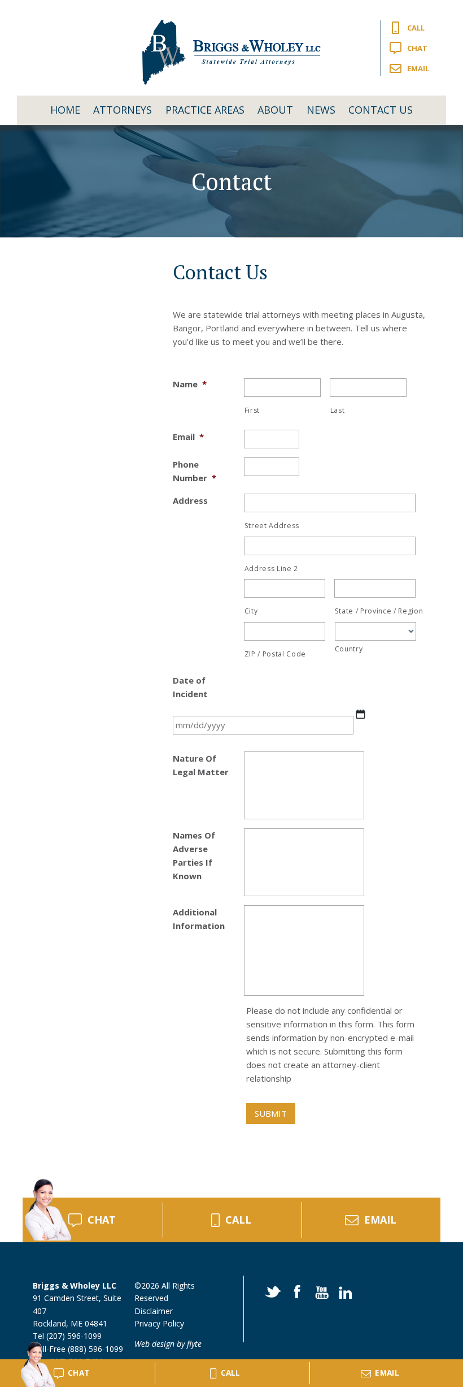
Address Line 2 (271, 568)
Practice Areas (204, 109)
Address (190, 500)
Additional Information (199, 918)
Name (190, 384)
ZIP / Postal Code (275, 654)
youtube (319, 1291)
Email (418, 68)
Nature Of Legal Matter (201, 765)
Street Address (271, 525)
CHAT (102, 1219)
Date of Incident (190, 687)
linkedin (343, 1291)
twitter (272, 1291)
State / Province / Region (375, 611)
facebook (296, 1291)
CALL (238, 1219)
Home (65, 109)
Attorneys (122, 109)
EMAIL (380, 1219)
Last (337, 410)
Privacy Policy (159, 1323)
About (275, 109)
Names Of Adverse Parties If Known (194, 855)
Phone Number (194, 471)
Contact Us (380, 109)
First (252, 410)
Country (349, 649)
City (251, 611)
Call (416, 28)
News (321, 109)
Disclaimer (153, 1311)
